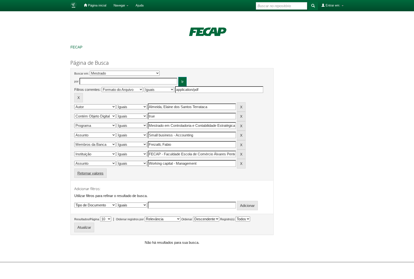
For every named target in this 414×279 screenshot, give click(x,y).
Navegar (120, 5)
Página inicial (96, 5)
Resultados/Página (86, 219)
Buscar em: (81, 73)
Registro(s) (227, 219)
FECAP (76, 47)
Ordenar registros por (130, 219)
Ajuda (140, 5)
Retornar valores (90, 173)
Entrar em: (333, 5)
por (76, 81)
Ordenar (186, 219)
